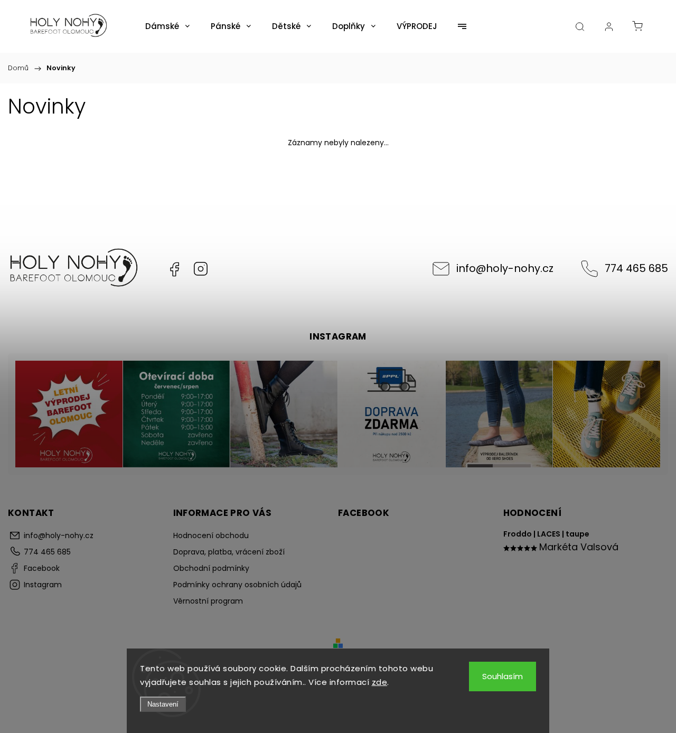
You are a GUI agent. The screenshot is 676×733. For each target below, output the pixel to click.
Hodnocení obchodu (211, 535)
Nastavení (163, 704)
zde (380, 682)
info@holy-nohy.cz (504, 268)
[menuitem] (167, 26)
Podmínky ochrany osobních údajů (237, 584)
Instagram (201, 269)
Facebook (174, 269)
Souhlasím (502, 676)
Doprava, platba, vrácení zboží (229, 552)
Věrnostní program (208, 601)
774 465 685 (636, 268)
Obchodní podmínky (211, 568)
